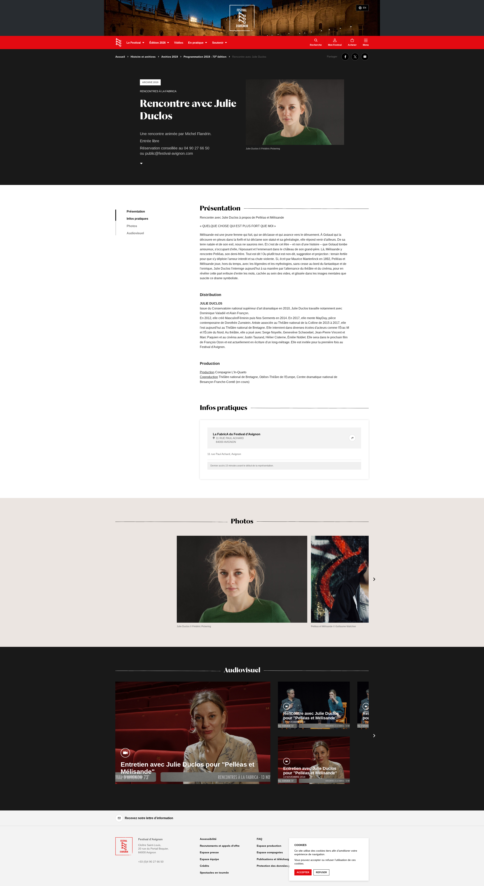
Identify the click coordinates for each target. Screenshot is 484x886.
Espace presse (209, 852)
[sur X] (355, 56)
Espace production (269, 845)
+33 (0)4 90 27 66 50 (151, 861)
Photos (132, 226)
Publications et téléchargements (278, 859)
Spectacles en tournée (214, 872)
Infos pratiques (137, 218)
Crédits (204, 865)
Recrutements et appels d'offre (220, 845)
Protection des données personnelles (281, 865)
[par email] (365, 56)
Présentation (136, 211)
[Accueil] (118, 42)
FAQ (259, 838)
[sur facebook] (345, 56)
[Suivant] (374, 579)
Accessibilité (208, 838)
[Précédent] (109, 579)
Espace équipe (209, 859)
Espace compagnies (270, 852)
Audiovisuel (135, 233)
